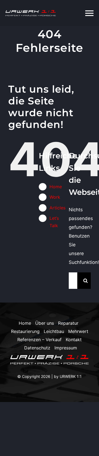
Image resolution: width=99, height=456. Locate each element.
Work (55, 197)
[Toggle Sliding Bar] (75, 13)
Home (56, 186)
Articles (57, 207)
